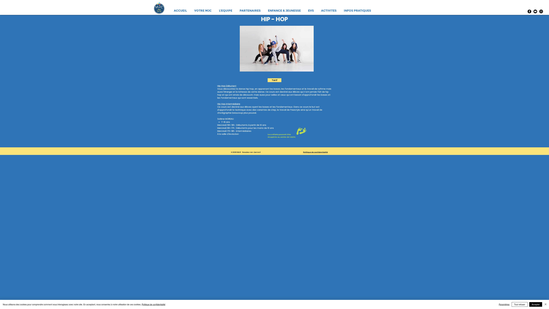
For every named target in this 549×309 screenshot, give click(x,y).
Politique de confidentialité (153, 304)
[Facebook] (529, 11)
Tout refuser (519, 304)
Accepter (536, 304)
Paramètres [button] (504, 304)
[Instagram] (541, 11)
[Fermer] (545, 304)
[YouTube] (535, 11)
